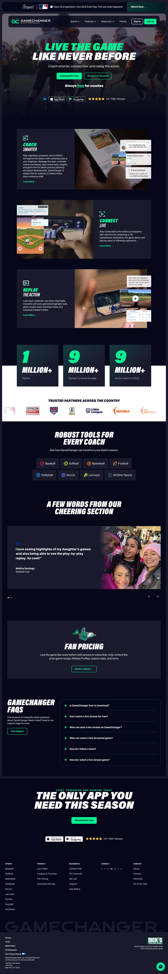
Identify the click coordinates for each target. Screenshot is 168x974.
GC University (75, 873)
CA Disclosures (11, 950)
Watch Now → (138, 6)
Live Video (42, 868)
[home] (31, 21)
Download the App (46, 884)
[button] (75, 21)
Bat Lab (73, 878)
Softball (9, 873)
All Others (10, 909)
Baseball (9, 868)
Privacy (8, 938)
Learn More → (30, 181)
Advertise (138, 878)
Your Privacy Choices (13, 954)
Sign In (137, 21)
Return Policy (10, 946)
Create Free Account (97, 76)
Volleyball (10, 884)
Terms (7, 942)
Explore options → (84, 669)
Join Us (150, 21)
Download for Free (69, 76)
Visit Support (17, 731)
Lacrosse (9, 894)
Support (73, 884)
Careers (137, 873)
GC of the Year (140, 884)
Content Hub (75, 868)
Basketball (10, 878)
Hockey (8, 899)
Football (9, 904)
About (136, 868)
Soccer (8, 889)
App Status (74, 889)
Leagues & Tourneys (47, 873)
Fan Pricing (42, 878)
